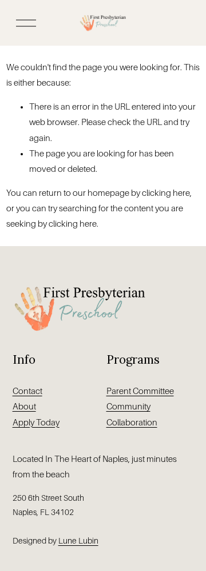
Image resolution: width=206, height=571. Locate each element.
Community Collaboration (131, 414)
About (24, 406)
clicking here (166, 193)
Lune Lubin (78, 540)
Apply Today (36, 422)
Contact (27, 391)
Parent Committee (140, 391)
